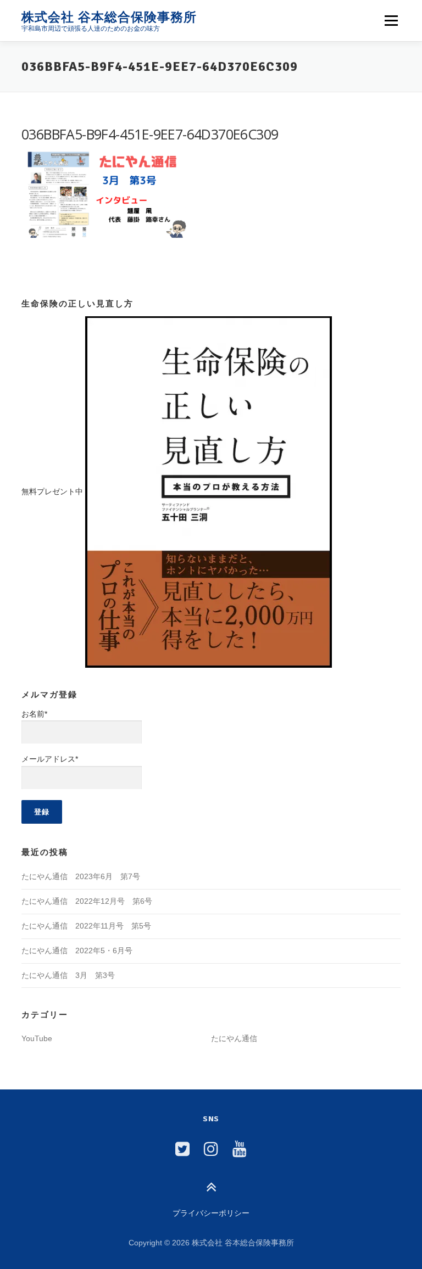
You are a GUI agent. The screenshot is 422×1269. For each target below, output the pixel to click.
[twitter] (182, 1149)
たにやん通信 (234, 1038)
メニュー (391, 20)
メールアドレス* (49, 758)
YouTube (36, 1038)
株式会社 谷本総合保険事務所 (109, 16)
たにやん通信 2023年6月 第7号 (80, 876)
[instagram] (211, 1149)
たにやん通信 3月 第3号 (68, 975)
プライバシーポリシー (211, 1213)
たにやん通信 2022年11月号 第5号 (86, 925)
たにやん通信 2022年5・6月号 (76, 950)
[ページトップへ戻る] (211, 1188)
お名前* (34, 713)
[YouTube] (239, 1149)
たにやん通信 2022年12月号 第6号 (86, 901)
